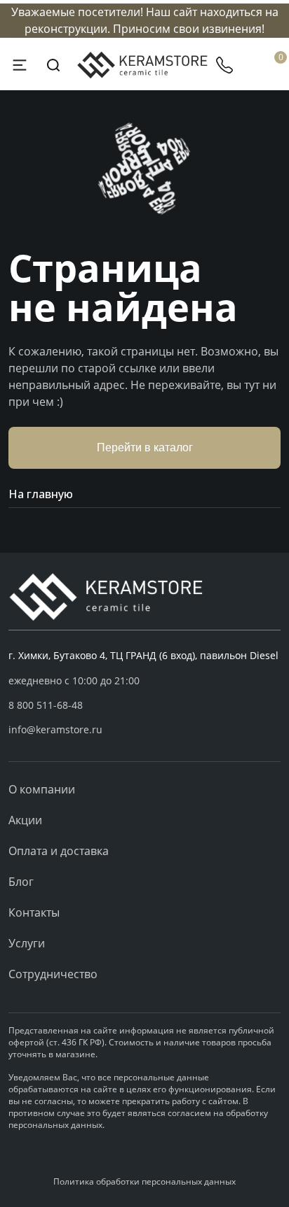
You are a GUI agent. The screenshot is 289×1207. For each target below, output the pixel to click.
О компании (41, 789)
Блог (21, 881)
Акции (25, 820)
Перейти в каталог (145, 447)
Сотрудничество (53, 974)
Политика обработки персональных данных (144, 1181)
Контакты (34, 912)
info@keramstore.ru (55, 729)
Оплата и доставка (58, 851)
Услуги (26, 943)
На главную (40, 494)
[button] (144, 705)
